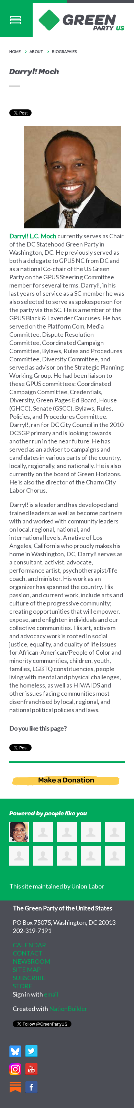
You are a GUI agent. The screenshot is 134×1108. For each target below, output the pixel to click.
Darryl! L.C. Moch (32, 236)
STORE (22, 986)
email (51, 994)
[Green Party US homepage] (81, 19)
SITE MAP (27, 969)
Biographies (64, 51)
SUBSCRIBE (29, 978)
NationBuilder (68, 1008)
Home (15, 51)
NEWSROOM (31, 961)
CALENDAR (29, 945)
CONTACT (28, 953)
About (37, 51)
